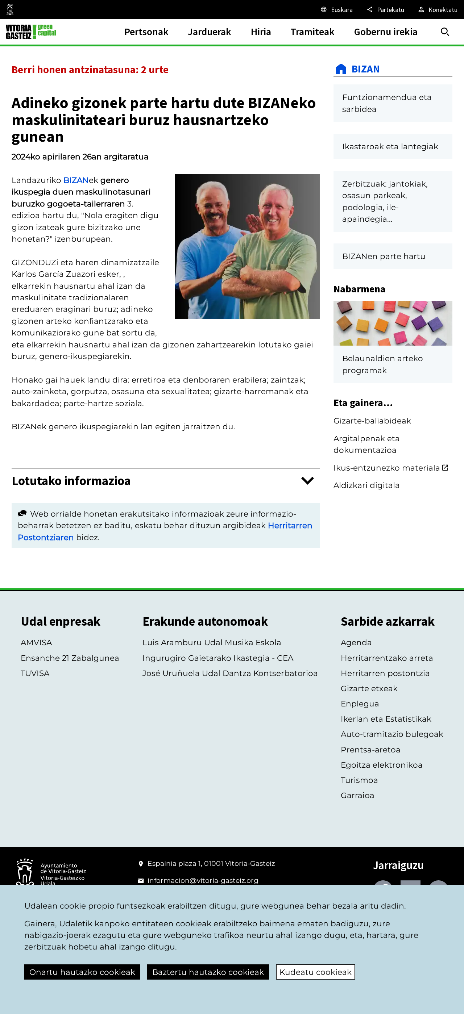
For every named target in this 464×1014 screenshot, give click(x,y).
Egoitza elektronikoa (382, 764)
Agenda (356, 642)
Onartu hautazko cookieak (82, 972)
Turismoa (359, 780)
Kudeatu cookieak (315, 972)
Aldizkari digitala (367, 485)
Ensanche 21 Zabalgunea (70, 658)
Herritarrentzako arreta (387, 658)
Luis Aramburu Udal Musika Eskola (211, 642)
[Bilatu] (445, 32)
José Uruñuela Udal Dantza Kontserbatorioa (230, 673)
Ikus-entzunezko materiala (387, 467)
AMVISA (36, 642)
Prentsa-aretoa (371, 749)
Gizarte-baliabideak (372, 420)
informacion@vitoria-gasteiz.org (203, 880)
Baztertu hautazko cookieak (208, 972)
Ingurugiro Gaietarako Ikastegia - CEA (217, 658)
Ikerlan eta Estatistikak (386, 718)
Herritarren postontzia (385, 673)
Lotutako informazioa (71, 481)
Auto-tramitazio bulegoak (392, 734)
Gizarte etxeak (369, 688)
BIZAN (76, 180)
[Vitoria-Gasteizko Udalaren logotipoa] (51, 875)
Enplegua (360, 703)
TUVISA (35, 673)
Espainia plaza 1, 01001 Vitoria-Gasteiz (211, 863)
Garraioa (357, 795)
